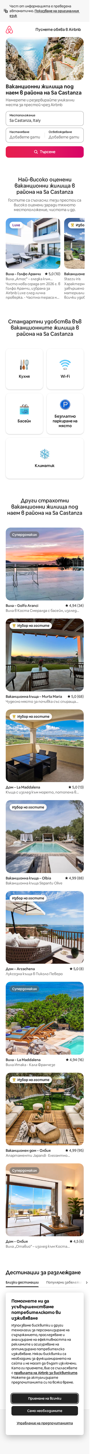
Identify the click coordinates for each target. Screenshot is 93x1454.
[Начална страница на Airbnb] (9, 29)
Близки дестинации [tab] (22, 1282)
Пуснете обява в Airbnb (58, 29)
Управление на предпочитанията (45, 1423)
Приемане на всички (44, 1398)
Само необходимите (44, 1411)
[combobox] (45, 120)
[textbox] (25, 137)
